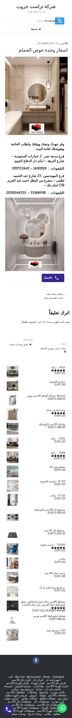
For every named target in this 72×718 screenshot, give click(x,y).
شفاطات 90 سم (57, 695)
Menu (34, 29)
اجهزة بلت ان (53, 679)
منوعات (60, 294)
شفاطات (32, 692)
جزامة (39, 689)
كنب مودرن (57, 701)
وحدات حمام (51, 294)
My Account (34, 676)
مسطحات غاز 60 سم (49, 704)
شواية (43, 695)
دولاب (15, 689)
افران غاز (38, 679)
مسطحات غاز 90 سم (23, 704)
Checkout (58, 676)
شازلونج (43, 692)
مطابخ (57, 713)
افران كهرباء (38, 683)
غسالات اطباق (47, 698)
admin (45, 43)
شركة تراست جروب (36, 6)
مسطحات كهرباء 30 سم (25, 707)
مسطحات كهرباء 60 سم (50, 710)
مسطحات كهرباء (50, 707)
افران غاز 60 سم (21, 679)
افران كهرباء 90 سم (57, 686)
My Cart (19, 676)
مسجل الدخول (45, 321)
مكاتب (47, 713)
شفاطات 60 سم (16, 692)
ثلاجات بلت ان (53, 689)
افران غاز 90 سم (56, 683)
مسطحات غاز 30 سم (19, 701)
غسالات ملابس (29, 698)
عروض (33, 695)
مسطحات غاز (41, 701)
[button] (62, 708)
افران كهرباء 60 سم (17, 683)
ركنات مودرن (58, 692)
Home (46, 676)
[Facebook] (36, 660)
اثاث (10, 676)
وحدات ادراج (35, 713)
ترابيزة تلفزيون (23, 686)
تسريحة (8, 686)
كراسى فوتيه (11, 698)
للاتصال (48, 277)
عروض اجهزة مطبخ (16, 695)
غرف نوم (63, 698)
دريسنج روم (26, 689)
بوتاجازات (38, 686)
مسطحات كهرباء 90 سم (21, 710)
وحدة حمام (48, 298)
